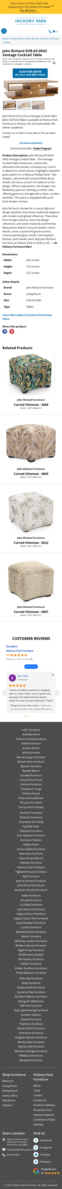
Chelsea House (31, 793)
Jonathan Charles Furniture (31, 890)
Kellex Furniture (31, 895)
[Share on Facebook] (4, 331)
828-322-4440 (13, 1154)
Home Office (9, 1095)
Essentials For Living (31, 821)
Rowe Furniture (31, 983)
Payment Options (43, 1114)
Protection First (42, 1110)
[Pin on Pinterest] (11, 331)
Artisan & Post (31, 748)
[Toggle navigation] (4, 31)
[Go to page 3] (33, 716)
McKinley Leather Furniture (31, 941)
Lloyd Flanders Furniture (31, 922)
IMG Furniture (31, 876)
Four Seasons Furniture (31, 835)
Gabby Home (31, 844)
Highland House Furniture (31, 871)
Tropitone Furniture (31, 1023)
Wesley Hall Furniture (31, 1046)
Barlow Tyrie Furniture (31, 761)
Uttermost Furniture (31, 1033)
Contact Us (40, 1100)
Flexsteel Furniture (31, 831)
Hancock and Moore (31, 858)
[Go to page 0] (26, 716)
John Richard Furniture (31, 399)
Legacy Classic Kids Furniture (31, 918)
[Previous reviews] (5, 692)
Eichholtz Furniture (31, 817)
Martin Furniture (31, 936)
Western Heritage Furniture (31, 1051)
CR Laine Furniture (31, 802)
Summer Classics (31, 1014)
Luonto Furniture (31, 927)
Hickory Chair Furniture (31, 867)
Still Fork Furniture (31, 1005)
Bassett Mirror (31, 770)
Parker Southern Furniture (31, 968)
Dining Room (10, 1090)
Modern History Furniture (31, 945)
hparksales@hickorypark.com (21, 1149)
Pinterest (45, 1161)
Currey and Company (31, 807)
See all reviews (31, 666)
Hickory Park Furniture (20, 650)
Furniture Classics (31, 840)
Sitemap (38, 1124)
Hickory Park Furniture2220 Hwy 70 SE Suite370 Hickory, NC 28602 (17, 1142)
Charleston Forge (31, 789)
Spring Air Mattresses (31, 1001)
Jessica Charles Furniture (31, 880)
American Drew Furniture (31, 739)
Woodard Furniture (31, 1060)
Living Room (9, 1086)
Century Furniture (31, 784)
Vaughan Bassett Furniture (31, 1037)
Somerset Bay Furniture (31, 992)
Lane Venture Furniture (31, 909)
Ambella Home (31, 734)
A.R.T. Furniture (31, 729)
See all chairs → (29, 10)
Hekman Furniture (31, 862)
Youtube (45, 1154)
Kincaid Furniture (31, 900)
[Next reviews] (57, 692)
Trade (36, 1090)
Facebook (45, 1140)
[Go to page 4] (36, 716)
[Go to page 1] (28, 716)
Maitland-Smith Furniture (31, 932)
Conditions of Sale (44, 1119)
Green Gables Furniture (31, 849)
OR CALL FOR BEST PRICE (30, 73)
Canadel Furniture (31, 775)
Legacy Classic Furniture (31, 913)
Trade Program (42, 148)
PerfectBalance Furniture (31, 972)
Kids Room (8, 1100)
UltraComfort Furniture (31, 1028)
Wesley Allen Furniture (31, 1042)
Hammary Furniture (31, 853)
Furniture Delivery (31, 143)
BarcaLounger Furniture (31, 757)
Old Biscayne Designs (31, 954)
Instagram (46, 1147)
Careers (38, 1095)
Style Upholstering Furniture (31, 1010)
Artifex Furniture (31, 743)
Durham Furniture (31, 812)
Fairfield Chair (31, 826)
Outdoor (7, 1105)
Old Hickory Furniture (31, 959)
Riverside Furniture (31, 978)
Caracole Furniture (31, 779)
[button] (54, 63)
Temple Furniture (31, 1019)
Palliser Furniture (31, 963)
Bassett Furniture (31, 766)
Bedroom (8, 1081)
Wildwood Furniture (31, 1055)
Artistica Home (31, 752)
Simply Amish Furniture (31, 987)
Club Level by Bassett (31, 798)
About (37, 1085)
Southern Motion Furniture (31, 996)
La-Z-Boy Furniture (31, 904)
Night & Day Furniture (31, 950)
